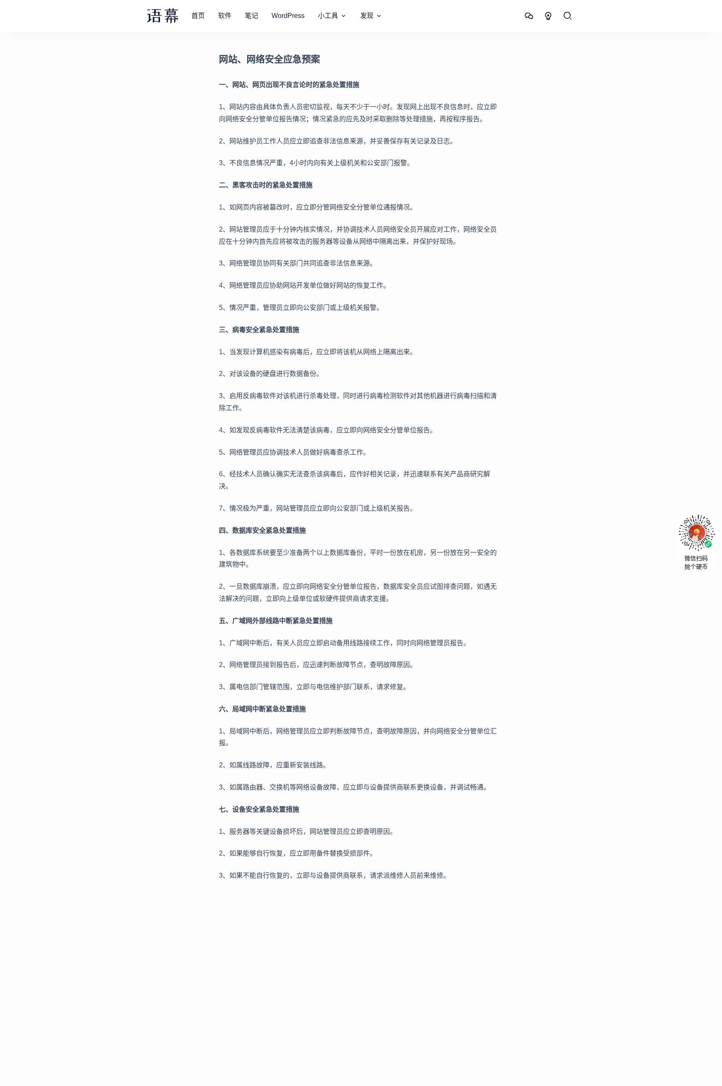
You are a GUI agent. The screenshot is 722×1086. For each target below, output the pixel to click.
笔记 (251, 15)
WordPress (288, 15)
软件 (224, 15)
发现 (367, 15)
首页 (198, 15)
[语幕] (162, 15)
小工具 (328, 15)
